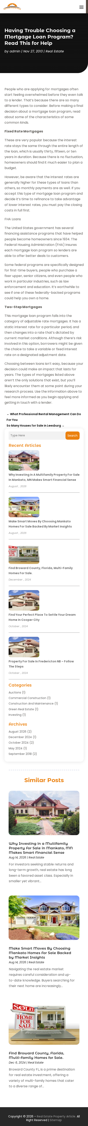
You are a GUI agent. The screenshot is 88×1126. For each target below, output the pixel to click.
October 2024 (19, 743)
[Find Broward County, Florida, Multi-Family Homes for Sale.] (24, 554)
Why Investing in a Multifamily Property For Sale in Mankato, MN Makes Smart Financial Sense (41, 848)
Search (73, 436)
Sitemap (56, 1120)
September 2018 (20, 754)
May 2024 (16, 748)
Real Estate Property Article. (56, 1116)
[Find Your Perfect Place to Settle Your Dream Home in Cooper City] (24, 601)
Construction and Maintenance (31, 703)
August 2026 (17, 732)
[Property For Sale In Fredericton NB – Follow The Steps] (24, 647)
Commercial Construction (27, 698)
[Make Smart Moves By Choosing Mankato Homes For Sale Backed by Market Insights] (24, 507)
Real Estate (55, 51)
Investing (15, 715)
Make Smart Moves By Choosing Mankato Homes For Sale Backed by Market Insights (40, 952)
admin (15, 51)
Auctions (15, 692)
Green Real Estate (21, 709)
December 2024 (20, 737)
